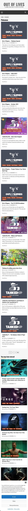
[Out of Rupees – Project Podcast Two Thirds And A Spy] (14, 158)
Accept (14, 497)
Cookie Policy (10, 509)
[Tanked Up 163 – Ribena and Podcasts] (14, 225)
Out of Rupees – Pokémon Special (11, 41)
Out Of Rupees (19, 35)
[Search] (25, 12)
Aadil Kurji (5, 138)
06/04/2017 (11, 338)
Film (7, 403)
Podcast (4, 37)
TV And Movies (16, 374)
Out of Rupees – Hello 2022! (9, 73)
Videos (4, 132)
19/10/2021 (12, 106)
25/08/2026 (12, 383)
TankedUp (19, 131)
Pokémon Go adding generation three (12, 268)
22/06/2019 (13, 205)
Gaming (4, 35)
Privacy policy (17, 509)
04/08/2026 (12, 463)
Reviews (14, 131)
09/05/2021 (13, 172)
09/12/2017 (11, 270)
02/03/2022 (13, 75)
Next (18, 352)
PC (20, 129)
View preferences (14, 505)
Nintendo (8, 35)
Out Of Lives (14, 4)
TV (11, 374)
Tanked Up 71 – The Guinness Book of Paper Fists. (13, 335)
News (8, 264)
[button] (25, 482)
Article (4, 374)
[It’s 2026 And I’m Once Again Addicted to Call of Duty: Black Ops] (14, 476)
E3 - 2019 (4, 197)
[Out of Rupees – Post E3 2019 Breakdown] (14, 192)
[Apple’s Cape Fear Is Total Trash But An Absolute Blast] (14, 449)
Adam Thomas (6, 75)
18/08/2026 (12, 409)
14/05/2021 (11, 138)
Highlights (5, 331)
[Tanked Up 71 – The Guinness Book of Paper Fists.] (14, 324)
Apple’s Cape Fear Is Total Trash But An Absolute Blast (12, 460)
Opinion (13, 35)
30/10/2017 (11, 304)
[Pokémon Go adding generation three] (14, 257)
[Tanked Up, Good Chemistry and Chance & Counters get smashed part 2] (14, 290)
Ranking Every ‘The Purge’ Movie (10, 407)
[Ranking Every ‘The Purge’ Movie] (14, 396)
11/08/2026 (12, 436)
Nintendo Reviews (15, 129)
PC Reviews (5, 131)
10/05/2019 (11, 237)
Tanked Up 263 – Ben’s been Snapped (12, 137)
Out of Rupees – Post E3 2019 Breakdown (13, 203)
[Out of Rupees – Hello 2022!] (14, 62)
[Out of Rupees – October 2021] (14, 93)
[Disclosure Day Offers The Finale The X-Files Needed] (14, 422)
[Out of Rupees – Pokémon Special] (14, 30)
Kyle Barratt (5, 383)
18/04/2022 (13, 43)
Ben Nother (5, 237)
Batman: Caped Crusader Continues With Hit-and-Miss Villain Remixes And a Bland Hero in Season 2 (13, 380)
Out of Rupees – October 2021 (10, 104)
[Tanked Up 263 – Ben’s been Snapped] (14, 126)
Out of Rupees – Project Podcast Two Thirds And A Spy (14, 170)
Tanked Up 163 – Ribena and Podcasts (12, 236)
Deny (14, 501)
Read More (4, 51)
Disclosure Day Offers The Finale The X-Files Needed (13, 433)
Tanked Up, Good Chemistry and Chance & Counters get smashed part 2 (13, 301)
